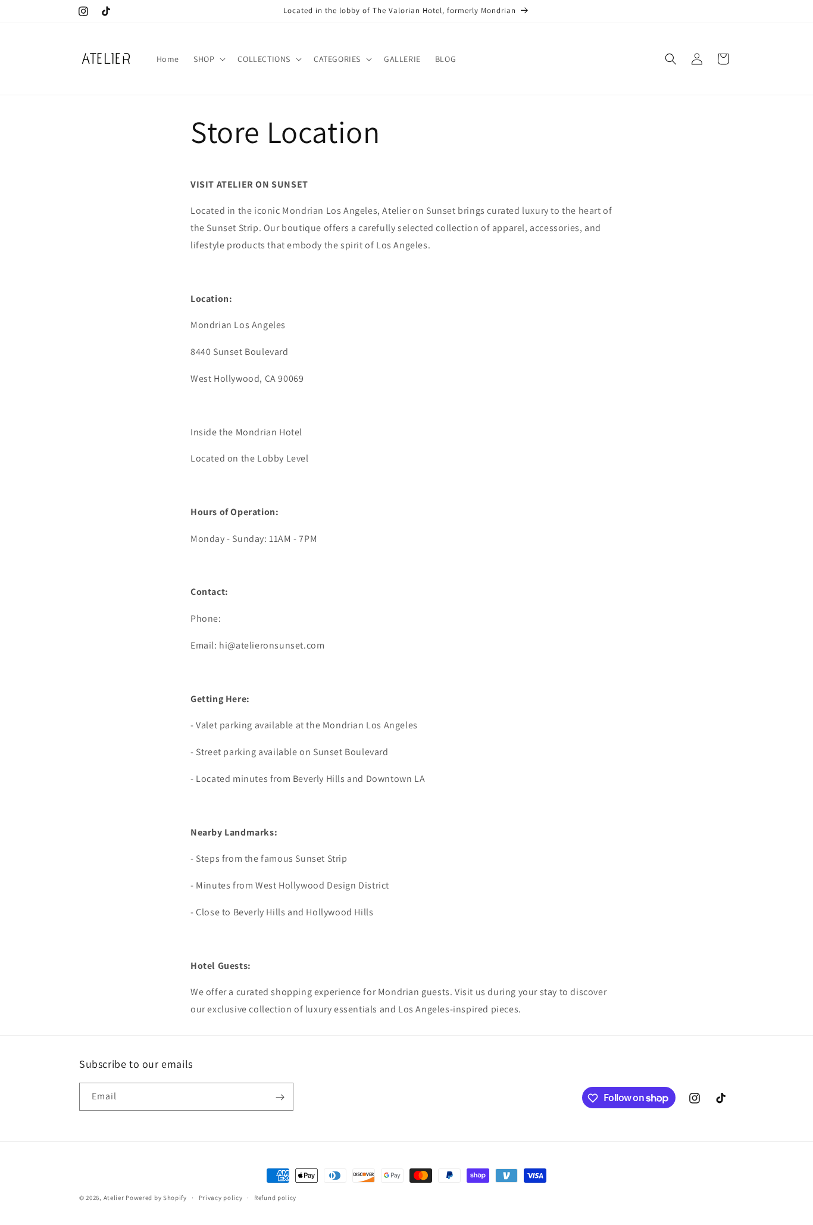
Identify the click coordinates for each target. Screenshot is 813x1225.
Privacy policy (221, 1197)
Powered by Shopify (156, 1197)
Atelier (114, 1197)
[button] (208, 58)
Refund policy (275, 1197)
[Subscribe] (280, 1097)
